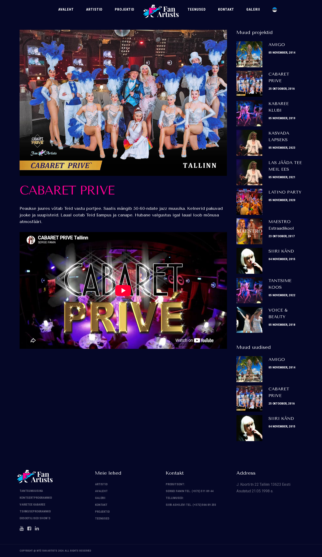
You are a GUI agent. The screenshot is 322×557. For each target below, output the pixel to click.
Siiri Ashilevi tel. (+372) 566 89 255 (191, 504)
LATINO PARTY (284, 192)
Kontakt (101, 504)
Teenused (102, 518)
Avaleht (101, 491)
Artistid (101, 484)
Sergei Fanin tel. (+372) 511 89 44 (190, 491)
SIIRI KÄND (281, 251)
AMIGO (276, 44)
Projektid (102, 511)
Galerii (100, 498)
